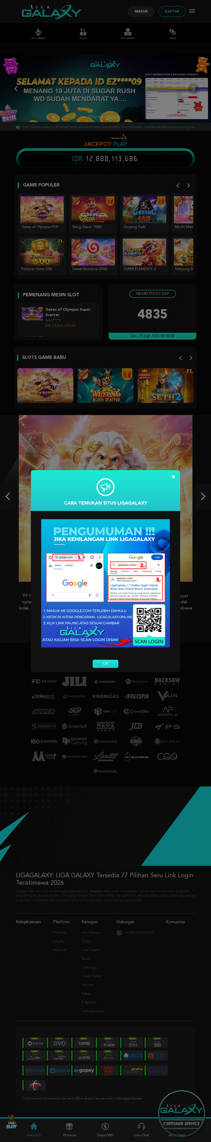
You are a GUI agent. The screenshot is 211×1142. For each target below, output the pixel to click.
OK (105, 664)
